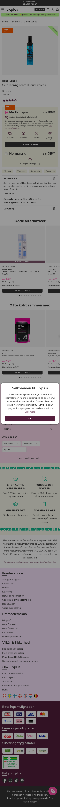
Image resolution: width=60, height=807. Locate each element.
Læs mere (30, 411)
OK (30, 418)
